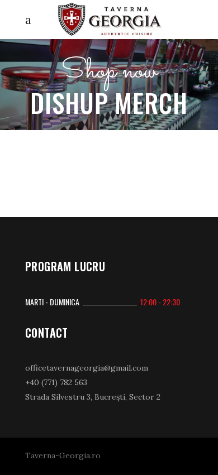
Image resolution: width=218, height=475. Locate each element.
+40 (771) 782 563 (56, 382)
